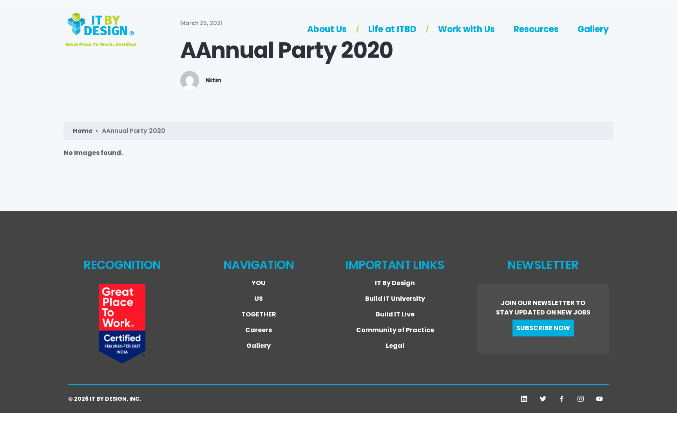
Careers (258, 329)
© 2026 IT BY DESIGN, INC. (104, 399)
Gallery (593, 29)
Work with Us (466, 29)
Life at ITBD (392, 29)
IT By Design (395, 282)
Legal (395, 345)
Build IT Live (395, 314)
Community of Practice (395, 329)
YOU (259, 282)
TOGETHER (258, 314)
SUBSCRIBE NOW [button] (543, 328)
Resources (536, 29)
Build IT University (395, 298)
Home (82, 130)
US (258, 298)
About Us (327, 29)
